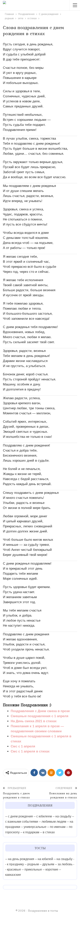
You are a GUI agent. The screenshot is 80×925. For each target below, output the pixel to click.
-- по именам (56, 826)
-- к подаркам (29, 832)
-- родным (32, 864)
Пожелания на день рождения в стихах (63, 795)
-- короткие (50, 869)
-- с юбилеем (43, 816)
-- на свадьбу (62, 816)
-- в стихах (47, 832)
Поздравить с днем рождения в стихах (16, 795)
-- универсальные (33, 826)
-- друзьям (47, 864)
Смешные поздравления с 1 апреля (39, 716)
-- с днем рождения (19, 816)
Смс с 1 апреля (23, 746)
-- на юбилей (44, 859)
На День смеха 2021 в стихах (34, 721)
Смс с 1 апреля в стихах (30, 751)
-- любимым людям (52, 821)
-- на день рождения (19, 859)
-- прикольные (32, 869)
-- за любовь (63, 864)
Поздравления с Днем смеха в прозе (40, 711)
